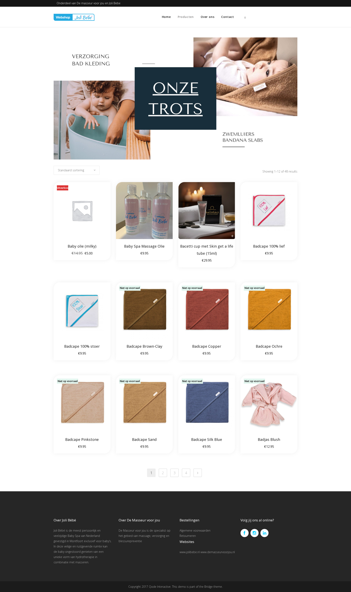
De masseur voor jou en (93, 3)
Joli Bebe (114, 3)
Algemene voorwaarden (195, 530)
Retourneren (188, 536)
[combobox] (77, 170)
